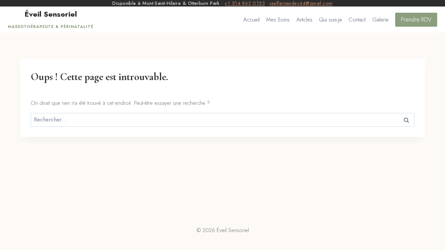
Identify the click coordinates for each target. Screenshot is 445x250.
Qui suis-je (330, 19)
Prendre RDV (416, 19)
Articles (304, 19)
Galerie (380, 19)
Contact (357, 19)
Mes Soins (278, 19)
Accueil (251, 19)
